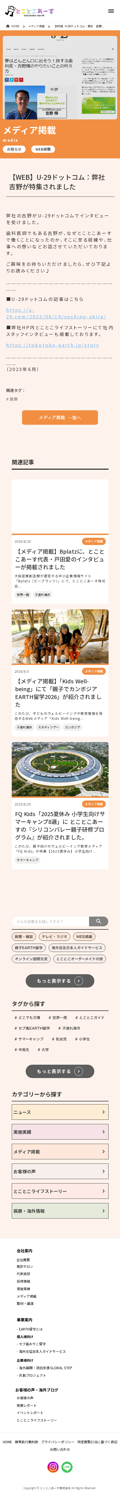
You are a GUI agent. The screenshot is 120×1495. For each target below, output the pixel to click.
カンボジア (72, 727)
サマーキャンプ (27, 860)
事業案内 (24, 1319)
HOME (15, 26)
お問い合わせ (60, 1449)
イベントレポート (30, 1412)
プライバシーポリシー (58, 1441)
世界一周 (23, 594)
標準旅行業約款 (26, 1441)
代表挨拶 (23, 1273)
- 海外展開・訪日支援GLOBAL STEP (44, 1367)
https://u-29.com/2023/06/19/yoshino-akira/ (56, 313)
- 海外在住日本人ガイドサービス (41, 1351)
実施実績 (23, 1288)
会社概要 (23, 1259)
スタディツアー (48, 727)
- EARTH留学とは (30, 1329)
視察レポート (27, 1405)
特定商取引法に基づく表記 (97, 1441)
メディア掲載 (36, 26)
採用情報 (24, 1281)
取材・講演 (25, 1303)
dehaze (111, 11)
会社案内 (24, 1250)
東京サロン (24, 1266)
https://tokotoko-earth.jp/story (53, 345)
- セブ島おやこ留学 (31, 1343)
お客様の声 (25, 1397)
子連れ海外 (42, 594)
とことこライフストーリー (37, 1420)
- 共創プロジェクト (31, 1375)
